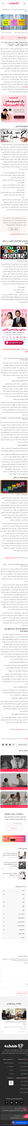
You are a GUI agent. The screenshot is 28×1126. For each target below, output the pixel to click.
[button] (2, 37)
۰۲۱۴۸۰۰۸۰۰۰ (17, 1110)
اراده (23, 292)
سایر (23, 902)
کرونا (23, 910)
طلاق (23, 906)
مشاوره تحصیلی (21, 922)
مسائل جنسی (21, 914)
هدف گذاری (25, 634)
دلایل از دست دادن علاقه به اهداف (12, 558)
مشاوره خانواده (21, 926)
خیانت (23, 894)
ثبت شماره (14, 828)
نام (27, 984)
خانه (27, 9)
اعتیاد (23, 890)
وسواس (22, 937)
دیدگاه (26, 963)
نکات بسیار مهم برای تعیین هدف (11, 739)
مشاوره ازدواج (21, 918)
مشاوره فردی (18, 729)
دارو (23, 898)
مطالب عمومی (21, 933)
